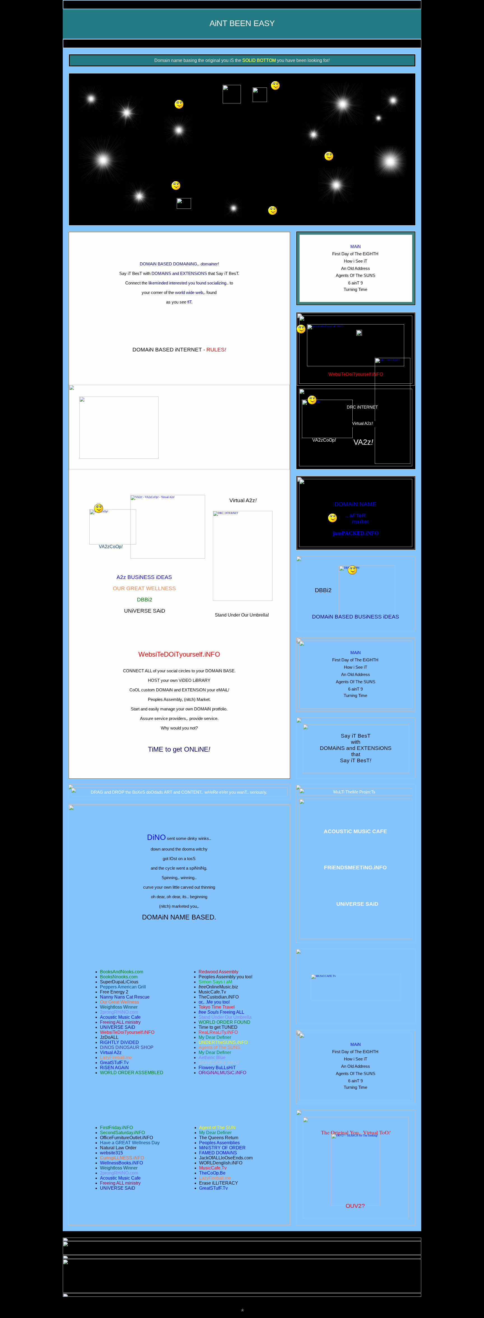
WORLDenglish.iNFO (220, 1163)
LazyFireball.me (215, 1178)
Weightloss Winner (119, 1168)
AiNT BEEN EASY (242, 23)
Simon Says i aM (215, 981)
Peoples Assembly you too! (225, 976)
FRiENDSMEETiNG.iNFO (355, 867)
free (202, 987)
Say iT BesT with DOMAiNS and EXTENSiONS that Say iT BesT (356, 748)
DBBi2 (144, 600)
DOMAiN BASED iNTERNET (167, 350)
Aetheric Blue (212, 1057)
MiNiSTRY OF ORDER (222, 1147)
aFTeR (358, 515)
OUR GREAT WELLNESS (144, 588)
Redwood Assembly (218, 971)
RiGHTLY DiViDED (119, 1042)
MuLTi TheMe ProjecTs (354, 791)
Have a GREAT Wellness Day (130, 1142)
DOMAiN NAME (355, 504)
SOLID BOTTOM (259, 60)
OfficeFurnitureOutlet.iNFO (126, 1137)
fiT (189, 302)
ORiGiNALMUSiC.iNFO (222, 1072)
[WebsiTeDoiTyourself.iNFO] (355, 325)
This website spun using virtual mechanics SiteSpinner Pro (223, 407)
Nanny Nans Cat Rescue (125, 997)
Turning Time (355, 289)
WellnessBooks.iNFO (121, 1163)
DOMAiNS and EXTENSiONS (179, 273)
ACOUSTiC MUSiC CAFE (355, 831)
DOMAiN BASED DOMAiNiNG (168, 263)
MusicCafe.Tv (213, 1168)
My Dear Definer (215, 1132)
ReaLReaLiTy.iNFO (218, 1032)
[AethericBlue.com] (272, 207)
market (360, 522)
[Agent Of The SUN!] (175, 182)
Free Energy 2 (114, 992)
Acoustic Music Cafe (120, 1178)
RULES (215, 350)
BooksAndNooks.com (121, 971)
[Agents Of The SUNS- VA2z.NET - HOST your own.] (301, 326)
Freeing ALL (232, 1012)
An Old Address (355, 268)
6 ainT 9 (355, 283)
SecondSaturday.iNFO (122, 1132)
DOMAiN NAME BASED (178, 917)
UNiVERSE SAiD (144, 611)
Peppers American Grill (123, 987)
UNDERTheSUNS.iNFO (223, 1042)
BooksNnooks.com (119, 976)
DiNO (156, 837)
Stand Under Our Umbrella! (242, 615)
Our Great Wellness (119, 1002)
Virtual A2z (242, 500)
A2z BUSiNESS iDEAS (144, 577)
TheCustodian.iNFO (219, 997)
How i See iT (355, 261)
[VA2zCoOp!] (327, 401)
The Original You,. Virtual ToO (355, 1132)
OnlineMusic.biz (222, 987)
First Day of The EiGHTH (355, 253)
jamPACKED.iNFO (356, 533)
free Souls (209, 1012)
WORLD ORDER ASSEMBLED (131, 1072)
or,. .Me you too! (214, 1002)
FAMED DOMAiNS (355, 493)
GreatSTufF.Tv (213, 1188)
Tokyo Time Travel (217, 1007)
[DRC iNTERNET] (392, 359)
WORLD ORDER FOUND (224, 1022)
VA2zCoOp (110, 546)
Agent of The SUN (217, 1127)
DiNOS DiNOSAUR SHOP (126, 1047)
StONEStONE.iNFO (218, 1062)
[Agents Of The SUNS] (275, 82)
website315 (111, 1152)
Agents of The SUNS (219, 1047)
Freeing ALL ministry (120, 1183)
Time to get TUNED (218, 1027)
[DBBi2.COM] (367, 567)
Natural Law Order (118, 1147)
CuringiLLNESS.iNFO (122, 1157)
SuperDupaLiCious (119, 981)
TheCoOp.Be (212, 1173)
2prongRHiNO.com (119, 1173)
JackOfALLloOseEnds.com (226, 1157)
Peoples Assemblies (219, 1142)
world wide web (189, 292)
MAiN (355, 246)
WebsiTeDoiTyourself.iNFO (356, 374)
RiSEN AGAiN (114, 1067)
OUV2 (354, 1206)
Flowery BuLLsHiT (217, 1067)
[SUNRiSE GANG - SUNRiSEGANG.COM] (98, 505)
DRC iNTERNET (362, 407)
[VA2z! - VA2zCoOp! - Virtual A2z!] (167, 496)
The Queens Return (218, 1137)
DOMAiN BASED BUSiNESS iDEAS (355, 617)
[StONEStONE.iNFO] (328, 153)
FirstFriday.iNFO (116, 1127)
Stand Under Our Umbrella (225, 1017)
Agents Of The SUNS (355, 275)
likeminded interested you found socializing (187, 283)
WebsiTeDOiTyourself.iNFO (179, 654)
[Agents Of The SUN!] (178, 101)
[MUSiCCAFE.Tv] (356, 975)
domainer (209, 263)
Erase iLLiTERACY (218, 1183)
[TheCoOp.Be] (312, 397)
